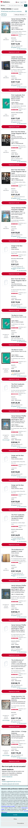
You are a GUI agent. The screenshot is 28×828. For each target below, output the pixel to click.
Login (21, 2)
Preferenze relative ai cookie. (8, 806)
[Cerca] (25, 5)
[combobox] (16, 5)
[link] (26, 11)
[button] (21, 49)
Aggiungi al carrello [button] (14, 52)
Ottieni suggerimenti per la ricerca (11, 781)
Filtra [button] (4, 14)
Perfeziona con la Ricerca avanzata (12, 11)
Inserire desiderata (7, 776)
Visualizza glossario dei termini (10, 784)
